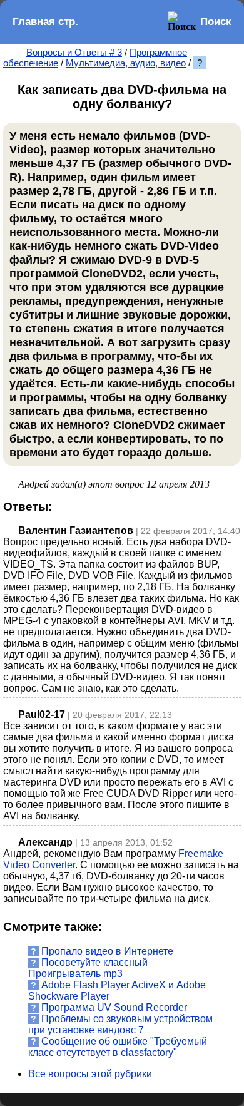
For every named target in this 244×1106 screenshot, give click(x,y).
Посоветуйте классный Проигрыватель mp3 (88, 968)
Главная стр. (45, 22)
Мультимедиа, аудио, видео (126, 63)
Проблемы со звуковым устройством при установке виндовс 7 (120, 1024)
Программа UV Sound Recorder (114, 1007)
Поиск (215, 22)
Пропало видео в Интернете (107, 951)
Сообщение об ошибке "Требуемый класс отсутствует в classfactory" (117, 1047)
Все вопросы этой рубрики (90, 1073)
